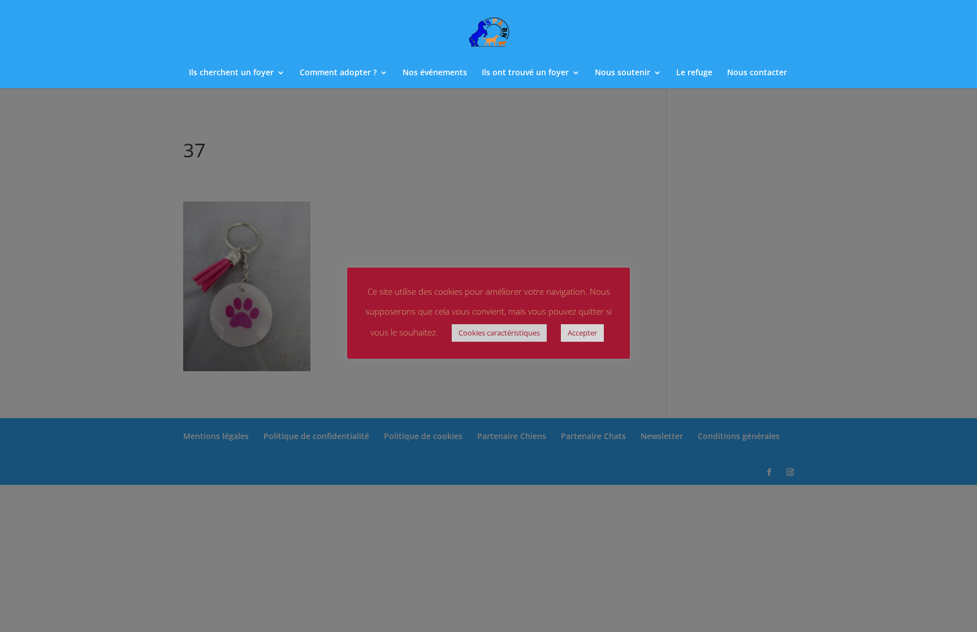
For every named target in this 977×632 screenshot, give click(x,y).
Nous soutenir (622, 73)
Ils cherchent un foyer (231, 73)
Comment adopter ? (338, 73)
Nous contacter (757, 73)
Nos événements (435, 73)
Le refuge (694, 73)
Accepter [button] (582, 333)
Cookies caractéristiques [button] (499, 333)
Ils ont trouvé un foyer (525, 73)
